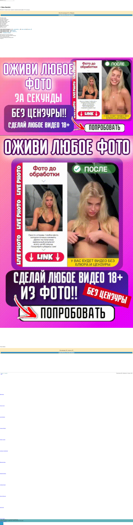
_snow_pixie (23, 29)
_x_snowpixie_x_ (16, 29)
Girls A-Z (4, 521)
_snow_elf (29, 29)
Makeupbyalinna (3, 462)
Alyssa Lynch (2, 405)
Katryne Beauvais (3, 496)
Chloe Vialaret (2, 518)
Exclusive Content (7, 32)
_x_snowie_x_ (14, 31)
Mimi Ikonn (2, 394)
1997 (1, 374)
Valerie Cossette (2, 439)
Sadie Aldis (2, 507)
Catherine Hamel (3, 484)
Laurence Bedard (3, 428)
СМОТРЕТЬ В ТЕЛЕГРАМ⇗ (66, 15)
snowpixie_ (13, 30)
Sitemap (1, 521)
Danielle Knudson (3, 473)
